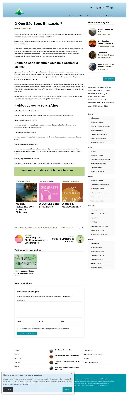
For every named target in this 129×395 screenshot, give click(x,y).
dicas (16, 228)
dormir (108, 91)
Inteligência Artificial (97, 267)
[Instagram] (97, 8)
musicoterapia (31, 228)
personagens (110, 102)
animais (90, 87)
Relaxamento (95, 118)
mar (101, 99)
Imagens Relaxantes (97, 130)
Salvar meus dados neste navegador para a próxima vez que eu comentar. (44, 329)
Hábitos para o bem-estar (70, 181)
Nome (19, 321)
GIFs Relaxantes (104, 34)
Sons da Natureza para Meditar (100, 159)
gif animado (99, 94)
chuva (97, 90)
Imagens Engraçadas (97, 251)
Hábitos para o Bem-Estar (99, 214)
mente (22, 228)
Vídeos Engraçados (97, 259)
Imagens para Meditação (98, 163)
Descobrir (109, 16)
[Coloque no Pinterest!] (83, 228)
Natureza (101, 102)
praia (89, 106)
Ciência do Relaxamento (98, 138)
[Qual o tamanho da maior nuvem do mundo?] (51, 368)
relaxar (41, 228)
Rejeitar (8, 389)
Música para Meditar (97, 155)
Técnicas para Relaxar (97, 142)
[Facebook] (94, 8)
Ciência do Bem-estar (22, 28)
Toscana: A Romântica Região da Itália (92, 55)
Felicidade (94, 222)
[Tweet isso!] (73, 228)
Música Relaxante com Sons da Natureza (25, 208)
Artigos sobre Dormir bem (99, 193)
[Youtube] (100, 8)
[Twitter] (91, 8)
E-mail (41, 321)
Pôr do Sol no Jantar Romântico (92, 43)
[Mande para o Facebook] (76, 228)
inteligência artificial (93, 99)
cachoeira (91, 91)
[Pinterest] (103, 8)
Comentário (21, 300)
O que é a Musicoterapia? (71, 205)
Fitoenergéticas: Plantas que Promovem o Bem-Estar (25, 261)
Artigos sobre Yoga (96, 168)
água (106, 105)
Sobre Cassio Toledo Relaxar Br (94, 354)
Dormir (89, 16)
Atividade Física (95, 218)
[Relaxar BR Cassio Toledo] (19, 16)
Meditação (94, 151)
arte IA (108, 87)
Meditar (80, 16)
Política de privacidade (91, 362)
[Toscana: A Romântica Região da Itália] (51, 362)
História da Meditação (97, 172)
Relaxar (71, 16)
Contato (86, 358)
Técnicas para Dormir (97, 201)
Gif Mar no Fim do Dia (92, 32)
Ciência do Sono (96, 197)
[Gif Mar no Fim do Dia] (51, 351)
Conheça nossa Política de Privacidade (16, 384)
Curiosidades (103, 69)
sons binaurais (51, 228)
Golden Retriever (94, 96)
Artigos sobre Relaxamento (99, 134)
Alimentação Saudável (97, 210)
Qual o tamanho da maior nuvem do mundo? (92, 67)
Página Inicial (88, 350)
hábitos (103, 96)
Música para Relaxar (23, 181)
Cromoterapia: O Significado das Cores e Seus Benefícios (36, 240)
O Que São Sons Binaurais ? (49, 205)
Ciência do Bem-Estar (97, 230)
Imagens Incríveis (104, 58)
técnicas (100, 106)
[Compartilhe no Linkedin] (79, 228)
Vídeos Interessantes (106, 46)
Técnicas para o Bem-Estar (99, 234)
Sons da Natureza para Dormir (100, 185)
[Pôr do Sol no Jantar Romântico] (51, 357)
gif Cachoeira (107, 94)
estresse (91, 93)
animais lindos (98, 87)
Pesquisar (109, 79)
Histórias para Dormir (97, 189)
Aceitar (67, 389)
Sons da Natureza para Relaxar (100, 126)
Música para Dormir (97, 180)
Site (62, 321)
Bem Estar (98, 16)
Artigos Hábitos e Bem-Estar (99, 226)
